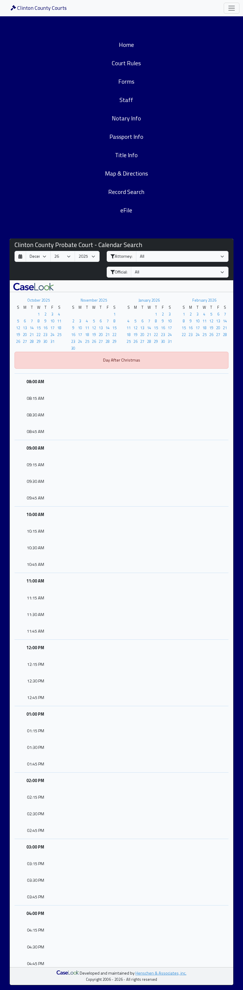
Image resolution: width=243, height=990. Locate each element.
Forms (126, 81)
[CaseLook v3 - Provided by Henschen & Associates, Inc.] (33, 286)
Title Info (126, 155)
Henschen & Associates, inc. (160, 973)
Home (126, 44)
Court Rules (126, 63)
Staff (126, 99)
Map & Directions (126, 173)
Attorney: (123, 256)
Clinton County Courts (41, 8)
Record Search (126, 191)
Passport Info (126, 136)
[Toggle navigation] (231, 8)
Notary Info (126, 118)
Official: (121, 272)
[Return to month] (20, 256)
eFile (126, 210)
